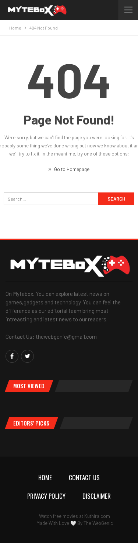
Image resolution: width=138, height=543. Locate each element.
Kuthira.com (97, 516)
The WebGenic (98, 523)
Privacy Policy (46, 496)
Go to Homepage (71, 169)
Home (45, 477)
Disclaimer (96, 496)
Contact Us (84, 477)
